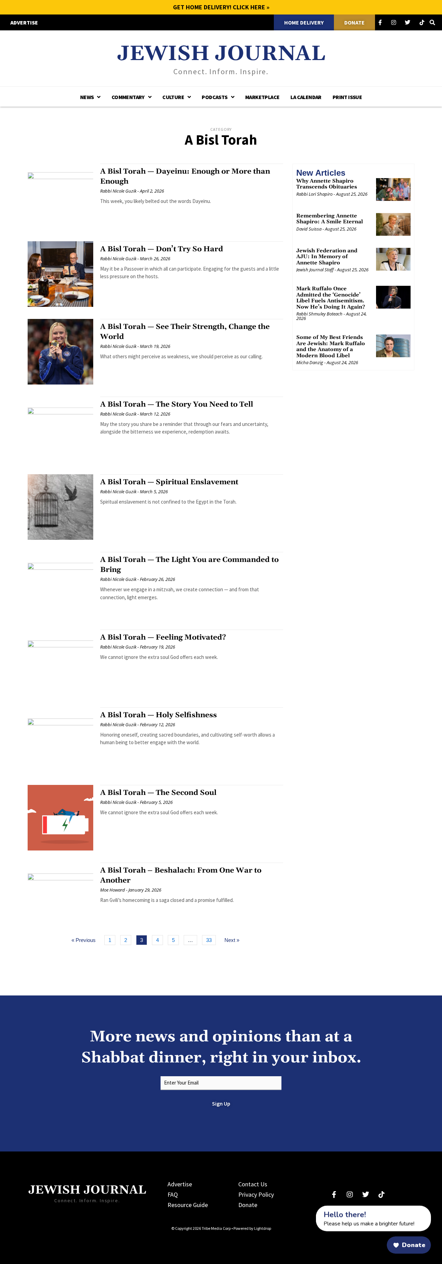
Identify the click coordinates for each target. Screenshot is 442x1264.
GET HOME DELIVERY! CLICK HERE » (221, 7)
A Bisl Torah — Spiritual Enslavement (169, 482)
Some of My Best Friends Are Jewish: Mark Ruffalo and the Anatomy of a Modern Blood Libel (330, 346)
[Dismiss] (309, 1209)
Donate (247, 1205)
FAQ (172, 1194)
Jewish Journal (221, 54)
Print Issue (347, 97)
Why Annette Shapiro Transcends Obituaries (326, 184)
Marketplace (262, 97)
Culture (173, 97)
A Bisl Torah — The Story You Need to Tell (176, 404)
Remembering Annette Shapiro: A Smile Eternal (329, 219)
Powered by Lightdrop (252, 1228)
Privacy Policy (256, 1194)
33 (211, 939)
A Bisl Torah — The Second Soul (158, 792)
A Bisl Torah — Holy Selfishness (158, 715)
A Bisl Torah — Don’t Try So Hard (161, 249)
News (87, 97)
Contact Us (252, 1184)
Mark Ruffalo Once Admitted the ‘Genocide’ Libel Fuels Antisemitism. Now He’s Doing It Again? (330, 297)
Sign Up (221, 1103)
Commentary (128, 97)
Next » (231, 940)
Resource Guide (187, 1205)
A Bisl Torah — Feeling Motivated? (163, 637)
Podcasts (214, 97)
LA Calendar (305, 97)
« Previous (83, 940)
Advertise (179, 1184)
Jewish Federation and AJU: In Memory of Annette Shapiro (326, 256)
